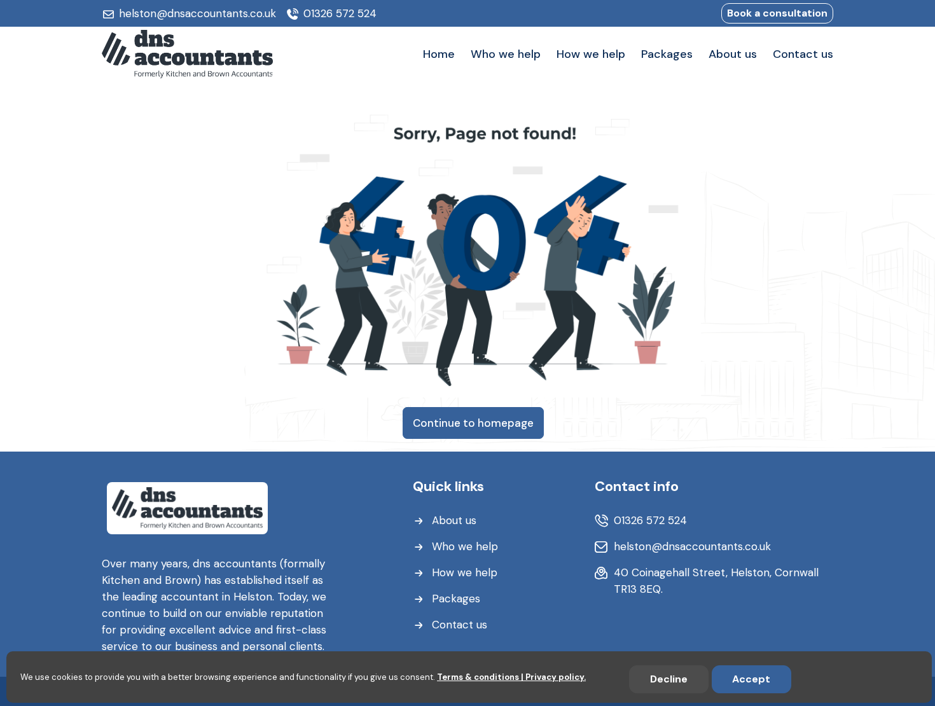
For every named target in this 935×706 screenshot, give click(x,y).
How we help (464, 572)
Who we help (465, 546)
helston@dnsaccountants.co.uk (197, 13)
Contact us (459, 625)
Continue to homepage (473, 423)
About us (454, 520)
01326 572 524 (340, 13)
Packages (456, 599)
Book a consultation (777, 13)
